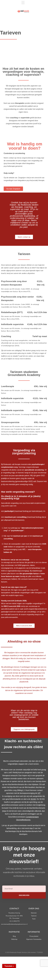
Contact (14, 908)
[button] (23, 2)
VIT (39, 793)
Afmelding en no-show (24, 641)
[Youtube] (33, 947)
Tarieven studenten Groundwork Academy (24, 373)
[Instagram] (21, 947)
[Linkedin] (15, 947)
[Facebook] (27, 947)
